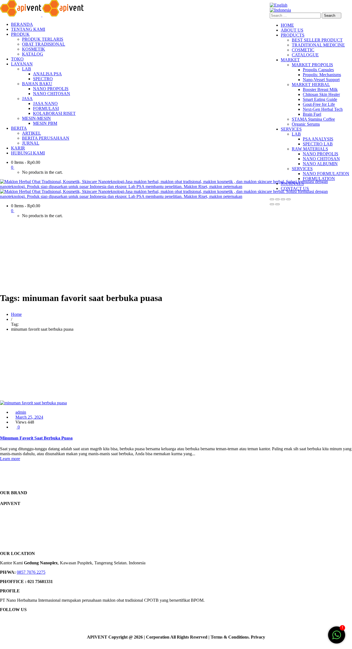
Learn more (10, 458)
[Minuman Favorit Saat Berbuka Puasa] (33, 403)
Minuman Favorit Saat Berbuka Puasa (36, 438)
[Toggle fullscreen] (277, 199)
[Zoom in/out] (272, 199)
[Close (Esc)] (288, 199)
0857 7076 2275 (31, 572)
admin (20, 412)
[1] (336, 638)
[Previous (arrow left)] (272, 204)
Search (330, 15)
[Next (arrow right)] (277, 204)
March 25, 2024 (29, 417)
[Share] (283, 199)
